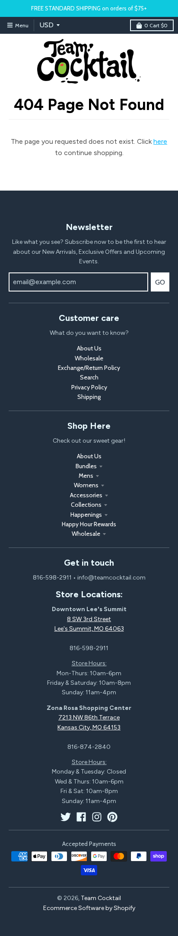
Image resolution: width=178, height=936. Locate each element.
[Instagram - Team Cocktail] (97, 817)
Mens (86, 475)
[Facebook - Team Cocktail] (81, 817)
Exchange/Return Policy (89, 368)
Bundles (86, 466)
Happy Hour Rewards (89, 524)
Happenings (86, 514)
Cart (156, 25)
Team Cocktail (101, 898)
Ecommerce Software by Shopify (89, 908)
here (160, 141)
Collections (86, 504)
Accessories (86, 495)
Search (89, 377)
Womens (86, 485)
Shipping (89, 397)
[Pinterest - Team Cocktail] (112, 817)
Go (160, 282)
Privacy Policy (89, 387)
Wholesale (89, 358)
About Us (89, 348)
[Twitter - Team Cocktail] (65, 817)
